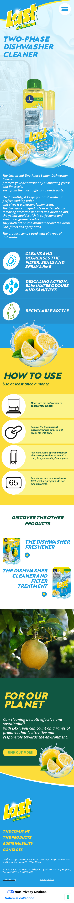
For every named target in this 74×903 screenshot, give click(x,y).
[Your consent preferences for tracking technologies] (68, 897)
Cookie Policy (9, 879)
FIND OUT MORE (20, 752)
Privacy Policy (47, 879)
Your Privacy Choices (30, 892)
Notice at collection (19, 898)
